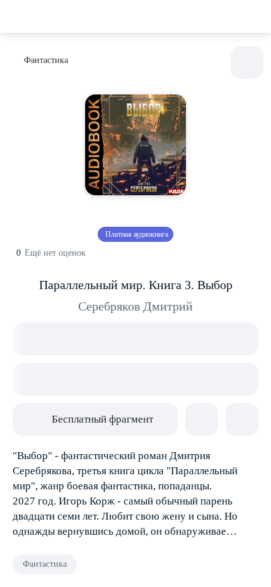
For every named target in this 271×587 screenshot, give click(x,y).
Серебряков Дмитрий (135, 306)
